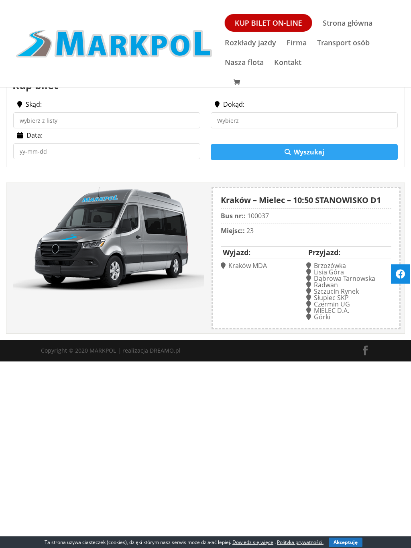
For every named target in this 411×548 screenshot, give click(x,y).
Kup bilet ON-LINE (268, 23)
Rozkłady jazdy (250, 43)
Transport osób (343, 43)
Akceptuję (346, 542)
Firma (297, 43)
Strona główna (347, 24)
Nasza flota (244, 63)
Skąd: (33, 105)
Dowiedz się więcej (253, 542)
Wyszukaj (309, 152)
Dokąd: (233, 105)
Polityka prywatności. (300, 542)
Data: (34, 136)
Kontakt (287, 63)
